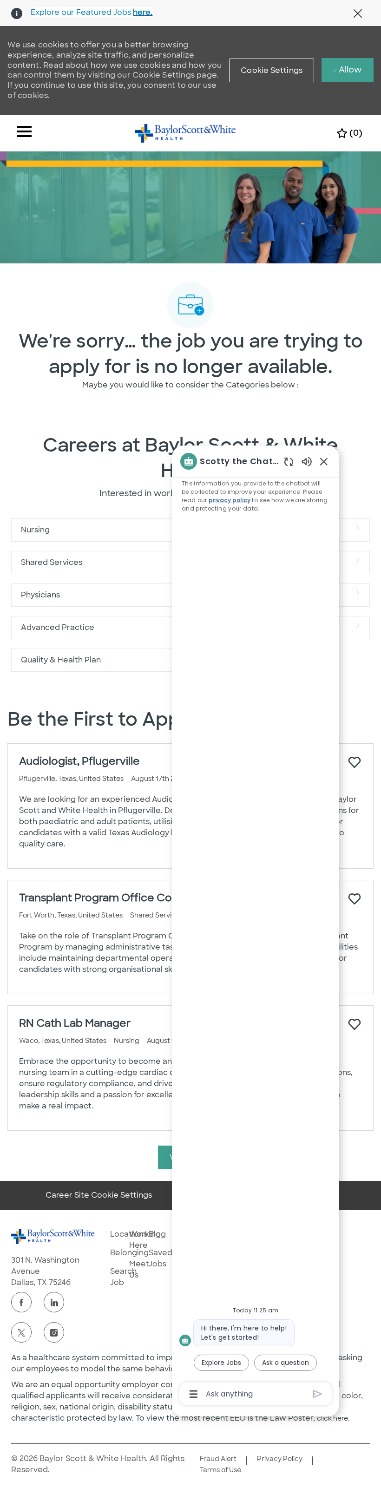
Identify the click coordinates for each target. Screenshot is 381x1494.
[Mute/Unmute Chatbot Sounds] (307, 461)
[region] (255, 927)
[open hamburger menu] (24, 133)
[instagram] (54, 1332)
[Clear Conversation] (289, 461)
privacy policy (229, 500)
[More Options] (193, 1394)
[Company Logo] (185, 132)
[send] (317, 1394)
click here (332, 1418)
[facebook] (21, 1302)
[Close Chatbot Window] (324, 461)
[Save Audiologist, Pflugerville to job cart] (354, 762)
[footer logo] (53, 1236)
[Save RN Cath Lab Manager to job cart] (354, 1024)
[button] (271, 70)
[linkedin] (54, 1302)
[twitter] (21, 1332)
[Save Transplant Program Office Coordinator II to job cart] (354, 898)
